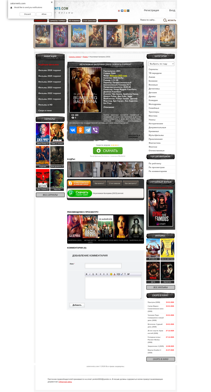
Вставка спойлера (128, 274)
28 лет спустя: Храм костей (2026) (155, 332)
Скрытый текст (118, 274)
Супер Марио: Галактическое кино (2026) (155, 308)
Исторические (156, 123)
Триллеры (154, 112)
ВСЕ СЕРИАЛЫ (50, 195)
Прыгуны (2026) (154, 302)
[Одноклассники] (125, 10)
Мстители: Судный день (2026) (155, 325)
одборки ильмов (108, 21)
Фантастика (154, 143)
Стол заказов (114, 183)
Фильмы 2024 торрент (49, 82)
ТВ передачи (155, 73)
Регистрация (151, 10)
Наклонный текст (90, 274)
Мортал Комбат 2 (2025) (154, 351)
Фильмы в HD (45, 105)
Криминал (154, 131)
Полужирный (86, 274)
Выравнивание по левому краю (100, 274)
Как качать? (99, 183)
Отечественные (156, 150)
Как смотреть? (131, 183)
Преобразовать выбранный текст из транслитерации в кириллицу (125, 274)
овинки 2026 (41, 21)
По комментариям (158, 171)
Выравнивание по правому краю (107, 274)
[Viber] (95, 130)
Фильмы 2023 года (118, 76)
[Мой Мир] (128, 10)
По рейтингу (155, 163)
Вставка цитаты (121, 274)
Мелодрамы (155, 104)
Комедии (153, 100)
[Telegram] (87, 130)
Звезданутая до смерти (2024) (160, 187)
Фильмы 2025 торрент (49, 76)
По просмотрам (156, 167)
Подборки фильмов (48, 64)
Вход (172, 10)
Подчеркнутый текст (93, 274)
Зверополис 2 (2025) (156, 346)
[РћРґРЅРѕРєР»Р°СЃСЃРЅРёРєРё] (80, 130)
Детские (153, 92)
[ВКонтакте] (122, 10)
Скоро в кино (45, 110)
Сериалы (153, 69)
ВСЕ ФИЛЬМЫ (161, 287)
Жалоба (79, 184)
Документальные (157, 127)
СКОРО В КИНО (161, 359)
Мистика (153, 116)
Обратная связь (65, 382)
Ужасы (152, 120)
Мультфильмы (156, 135)
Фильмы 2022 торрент (49, 93)
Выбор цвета (114, 274)
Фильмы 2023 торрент (49, 87)
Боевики (153, 81)
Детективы (154, 88)
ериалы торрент (58, 21)
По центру (104, 274)
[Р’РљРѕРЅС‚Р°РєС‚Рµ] (72, 130)
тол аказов (89, 21)
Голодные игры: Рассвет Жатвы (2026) (154, 339)
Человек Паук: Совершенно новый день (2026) (156, 317)
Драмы (152, 96)
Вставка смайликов (111, 274)
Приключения (155, 139)
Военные (153, 85)
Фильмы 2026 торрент (49, 70)
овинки (74, 21)
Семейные (154, 108)
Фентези (153, 147)
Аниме (152, 77)
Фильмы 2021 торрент (49, 99)
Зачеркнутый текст (96, 274)
